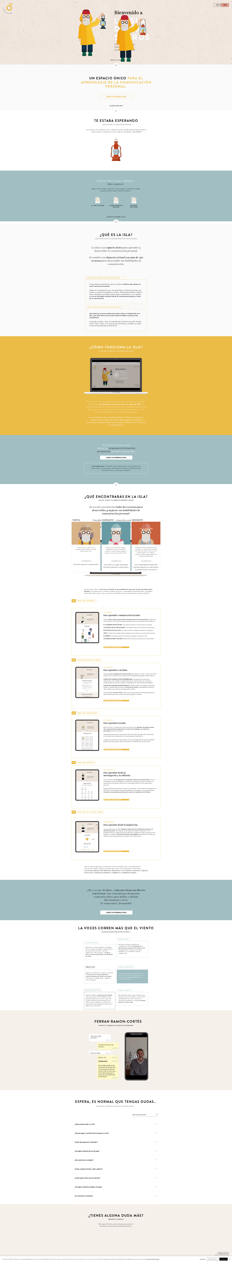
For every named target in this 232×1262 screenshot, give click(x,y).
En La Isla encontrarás (102, 507)
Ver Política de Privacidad (152, 1259)
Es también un (97, 257)
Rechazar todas (212, 1259)
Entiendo (223, 1259)
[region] (91, 34)
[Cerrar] (230, 1259)
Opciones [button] (202, 1259)
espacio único (114, 247)
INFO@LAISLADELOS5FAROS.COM (223, 1252)
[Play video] (116, 375)
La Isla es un (99, 247)
